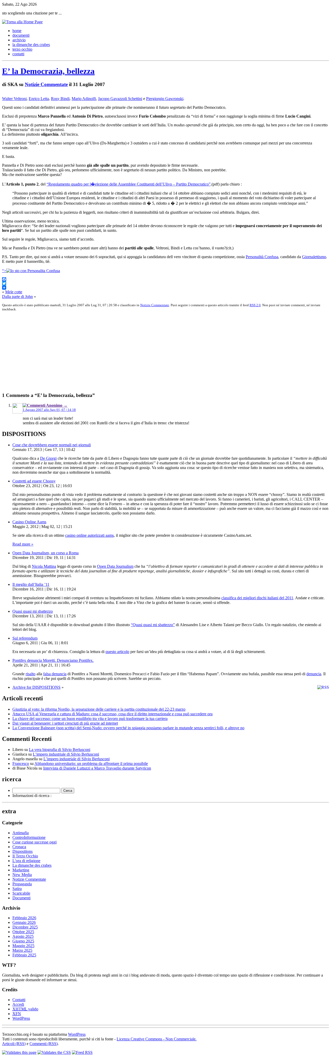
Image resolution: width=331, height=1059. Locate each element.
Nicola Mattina (44, 566)
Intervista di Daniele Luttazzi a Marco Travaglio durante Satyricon (97, 768)
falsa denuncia (54, 674)
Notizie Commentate (46, 84)
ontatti (18, 54)
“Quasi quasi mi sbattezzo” (153, 625)
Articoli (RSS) (14, 1043)
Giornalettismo (314, 257)
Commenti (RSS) (43, 1043)
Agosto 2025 (23, 936)
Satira (17, 888)
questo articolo (117, 651)
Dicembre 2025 (25, 927)
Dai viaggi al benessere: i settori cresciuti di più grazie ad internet (65, 723)
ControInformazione (29, 837)
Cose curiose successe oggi (34, 842)
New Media (22, 874)
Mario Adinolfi (84, 98)
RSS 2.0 (255, 305)
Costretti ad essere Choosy (34, 481)
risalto (30, 674)
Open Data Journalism (115, 566)
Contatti (18, 999)
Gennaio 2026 (24, 922)
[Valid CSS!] (54, 1052)
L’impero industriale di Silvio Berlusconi (66, 754)
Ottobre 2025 (23, 932)
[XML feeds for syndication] (82, 1052)
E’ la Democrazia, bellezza (48, 71)
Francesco (20, 763)
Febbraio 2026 (24, 918)
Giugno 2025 (23, 941)
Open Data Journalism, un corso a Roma (45, 553)
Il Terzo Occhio (25, 856)
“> (4, 270)
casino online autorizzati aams (89, 535)
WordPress (21, 1018)
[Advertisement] (157, 352)
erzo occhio (22, 49)
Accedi (18, 1004)
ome (16, 30)
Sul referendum (24, 638)
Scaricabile (21, 893)
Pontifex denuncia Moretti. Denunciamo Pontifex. (53, 660)
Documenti (21, 898)
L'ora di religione (26, 860)
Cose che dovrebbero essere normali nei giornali (51, 445)
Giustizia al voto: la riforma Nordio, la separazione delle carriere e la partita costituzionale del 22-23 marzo (98, 709)
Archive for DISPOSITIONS (36, 687)
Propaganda (22, 884)
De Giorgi (48, 458)
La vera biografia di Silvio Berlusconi (59, 749)
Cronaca (19, 847)
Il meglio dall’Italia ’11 (30, 584)
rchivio (19, 40)
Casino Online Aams (29, 522)
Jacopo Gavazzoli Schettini (120, 98)
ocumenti (20, 35)
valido (25, 1009)
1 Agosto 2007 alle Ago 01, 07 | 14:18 (49, 410)
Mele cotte (13, 292)
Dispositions (22, 851)
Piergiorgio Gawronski (164, 98)
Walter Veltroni (14, 98)
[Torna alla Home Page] (22, 22)
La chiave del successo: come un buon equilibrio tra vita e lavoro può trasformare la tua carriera (90, 718)
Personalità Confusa (262, 257)
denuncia (313, 674)
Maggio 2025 (23, 945)
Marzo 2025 (22, 950)
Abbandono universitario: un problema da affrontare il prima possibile (91, 763)
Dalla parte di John (17, 296)
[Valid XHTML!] (19, 1052)
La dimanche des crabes (31, 865)
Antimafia (20, 833)
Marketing (20, 870)
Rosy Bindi (60, 98)
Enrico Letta (39, 98)
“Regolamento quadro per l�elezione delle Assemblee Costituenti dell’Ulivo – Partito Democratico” (128, 184)
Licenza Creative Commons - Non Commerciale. (157, 1039)
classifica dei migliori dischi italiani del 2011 (257, 598)
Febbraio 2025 (24, 955)
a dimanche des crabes (31, 44)
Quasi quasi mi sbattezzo (32, 611)
